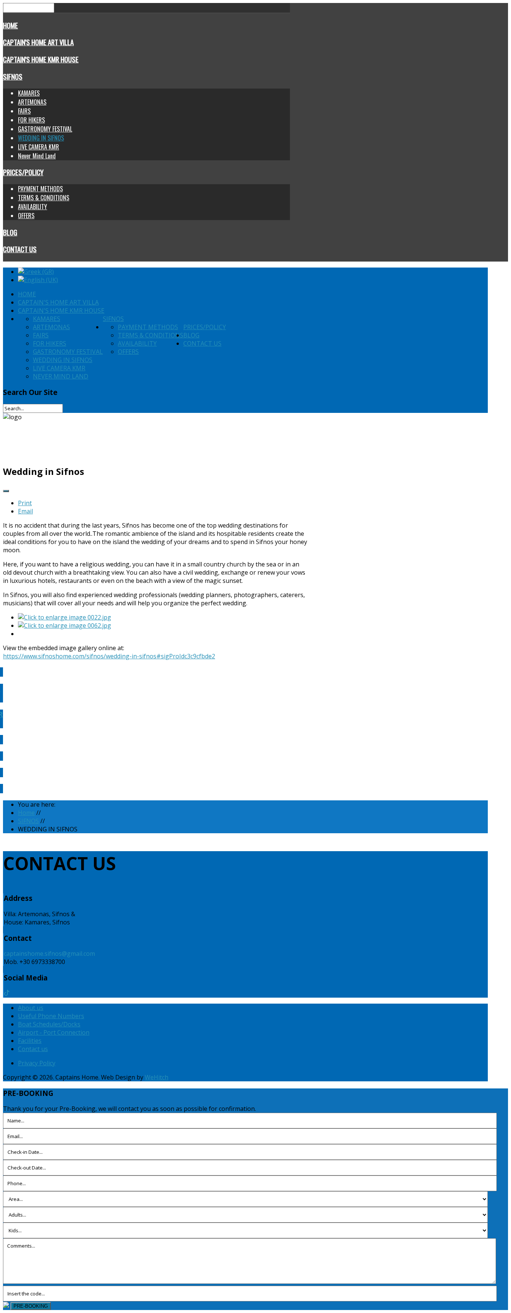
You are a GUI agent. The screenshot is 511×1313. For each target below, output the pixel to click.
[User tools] (6, 491)
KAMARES (29, 93)
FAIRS (24, 110)
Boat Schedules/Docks (49, 1024)
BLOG (10, 232)
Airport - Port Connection (53, 1032)
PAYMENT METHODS (40, 188)
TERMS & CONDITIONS (43, 197)
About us (30, 1008)
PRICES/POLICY (23, 172)
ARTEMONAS (32, 102)
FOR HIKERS (31, 119)
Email (25, 511)
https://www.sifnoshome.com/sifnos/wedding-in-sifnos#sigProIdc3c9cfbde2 (109, 656)
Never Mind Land (37, 155)
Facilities (30, 1041)
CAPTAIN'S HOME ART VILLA (38, 42)
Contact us (33, 1049)
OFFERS (26, 215)
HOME (10, 25)
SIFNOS (12, 76)
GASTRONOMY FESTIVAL (45, 128)
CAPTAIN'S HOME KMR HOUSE (41, 59)
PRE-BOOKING (30, 1306)
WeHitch (156, 1077)
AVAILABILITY (32, 206)
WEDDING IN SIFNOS (41, 137)
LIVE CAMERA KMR (38, 146)
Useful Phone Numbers (51, 1016)
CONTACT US (20, 249)
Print (25, 503)
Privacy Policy (36, 1063)
